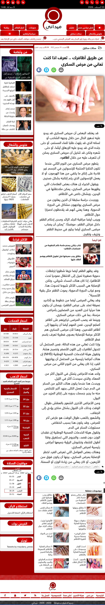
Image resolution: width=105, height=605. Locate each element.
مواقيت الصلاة (17, 462)
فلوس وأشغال (17, 144)
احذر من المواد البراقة (46, 535)
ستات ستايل (89, 47)
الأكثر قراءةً (20, 239)
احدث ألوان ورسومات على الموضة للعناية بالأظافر (79, 550)
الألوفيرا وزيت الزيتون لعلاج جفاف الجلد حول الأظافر (45, 524)
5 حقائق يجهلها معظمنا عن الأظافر (79, 510)
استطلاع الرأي (17, 505)
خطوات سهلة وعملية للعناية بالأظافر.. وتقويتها (80, 524)
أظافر (65, 157)
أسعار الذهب (18, 376)
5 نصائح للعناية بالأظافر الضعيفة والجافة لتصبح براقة (45, 550)
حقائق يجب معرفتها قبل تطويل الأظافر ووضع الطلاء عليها (60, 257)
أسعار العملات (17, 320)
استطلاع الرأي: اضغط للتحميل (20, 512)
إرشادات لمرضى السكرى (80, 467)
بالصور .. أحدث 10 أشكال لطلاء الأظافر (79, 562)
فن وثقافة (20, 51)
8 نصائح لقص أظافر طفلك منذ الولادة (45, 510)
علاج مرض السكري (61, 467)
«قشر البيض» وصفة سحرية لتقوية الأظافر (80, 536)
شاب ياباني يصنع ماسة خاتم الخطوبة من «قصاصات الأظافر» (63, 246)
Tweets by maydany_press (20, 546)
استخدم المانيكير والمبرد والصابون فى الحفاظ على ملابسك (45, 563)
